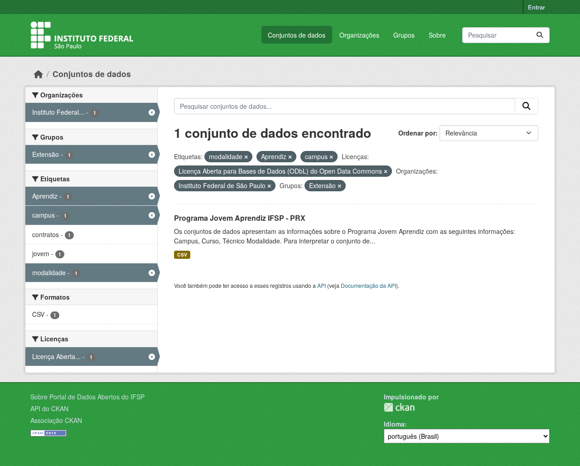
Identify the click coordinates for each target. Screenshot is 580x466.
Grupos (404, 34)
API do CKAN (49, 408)
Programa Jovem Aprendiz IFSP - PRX (239, 218)
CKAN (399, 407)
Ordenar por (416, 132)
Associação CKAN (56, 420)
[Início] (38, 73)
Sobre (437, 34)
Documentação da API (368, 285)
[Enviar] (540, 35)
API (321, 285)
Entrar (536, 7)
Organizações (359, 34)
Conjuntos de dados (296, 34)
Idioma (394, 423)
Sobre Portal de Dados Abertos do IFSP (87, 396)
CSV (182, 254)
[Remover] (246, 156)
